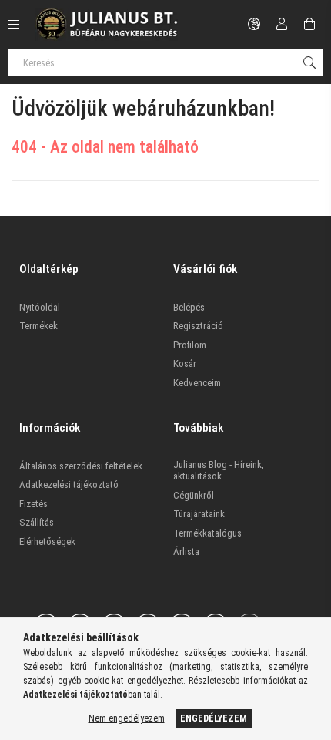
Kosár (184, 363)
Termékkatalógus (207, 533)
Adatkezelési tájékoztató (69, 484)
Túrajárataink (199, 514)
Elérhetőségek (47, 541)
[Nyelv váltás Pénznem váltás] (254, 24)
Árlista (186, 551)
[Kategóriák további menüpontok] (14, 24)
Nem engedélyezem (127, 718)
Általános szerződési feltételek (80, 466)
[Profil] (282, 24)
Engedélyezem (213, 718)
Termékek (38, 325)
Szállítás (36, 522)
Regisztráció (198, 325)
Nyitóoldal (39, 307)
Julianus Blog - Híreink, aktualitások (218, 471)
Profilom (189, 345)
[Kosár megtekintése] (309, 24)
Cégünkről (193, 495)
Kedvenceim (197, 382)
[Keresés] (309, 62)
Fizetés (33, 504)
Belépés (189, 307)
